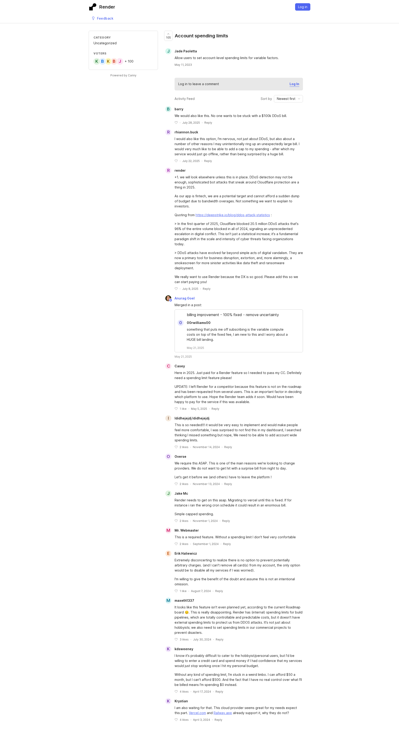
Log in (302, 7)
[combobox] (288, 98)
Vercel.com (197, 713)
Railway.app (223, 713)
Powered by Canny (123, 75)
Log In (294, 84)
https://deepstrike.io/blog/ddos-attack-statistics (233, 215)
